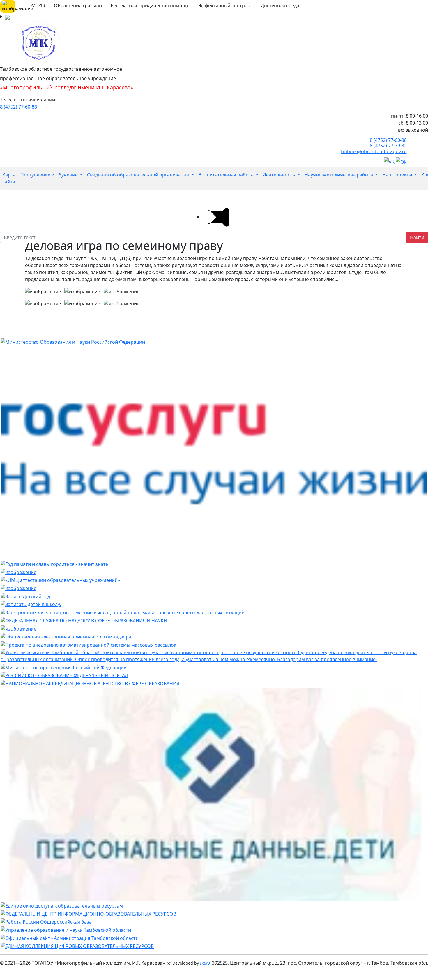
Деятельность (279, 175)
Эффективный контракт (225, 5)
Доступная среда (280, 5)
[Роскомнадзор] (66, 636)
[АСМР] (88, 644)
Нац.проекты (397, 175)
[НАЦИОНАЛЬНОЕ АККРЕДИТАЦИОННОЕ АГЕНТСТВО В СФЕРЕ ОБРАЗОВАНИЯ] (90, 683)
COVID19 (35, 5)
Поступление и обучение (49, 175)
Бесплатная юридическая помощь (150, 5)
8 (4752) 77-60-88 (18, 107)
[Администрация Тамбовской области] (70, 937)
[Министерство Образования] (73, 341)
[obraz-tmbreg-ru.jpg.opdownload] (18, 572)
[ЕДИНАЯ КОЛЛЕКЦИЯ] (77, 945)
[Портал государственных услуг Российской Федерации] (123, 612)
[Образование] (64, 675)
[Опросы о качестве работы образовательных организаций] (214, 655)
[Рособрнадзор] (84, 620)
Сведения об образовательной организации (138, 175)
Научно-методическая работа (339, 175)
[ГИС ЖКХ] (18, 588)
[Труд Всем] (46, 921)
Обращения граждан (78, 5)
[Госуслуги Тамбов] (214, 452)
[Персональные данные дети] (214, 794)
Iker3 (205, 963)
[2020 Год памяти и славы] (55, 563)
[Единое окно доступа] (62, 905)
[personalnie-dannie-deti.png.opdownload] (18, 628)
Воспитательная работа (227, 175)
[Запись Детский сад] (25, 596)
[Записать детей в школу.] (31, 604)
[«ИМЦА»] (60, 580)
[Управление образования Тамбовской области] (66, 929)
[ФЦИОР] (88, 913)
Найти (417, 237)
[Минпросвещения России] (64, 667)
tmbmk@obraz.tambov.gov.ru (374, 151)
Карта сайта (9, 178)
